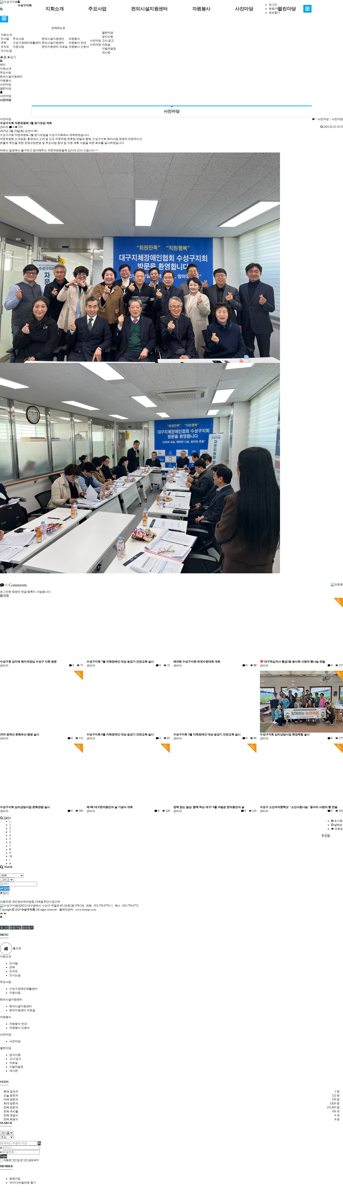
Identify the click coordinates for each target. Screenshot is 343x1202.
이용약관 (5, 901)
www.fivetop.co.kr (85, 909)
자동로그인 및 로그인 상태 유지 (21, 1160)
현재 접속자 (11, 1091)
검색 (6, 888)
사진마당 (244, 8)
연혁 (3, 42)
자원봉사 (201, 8)
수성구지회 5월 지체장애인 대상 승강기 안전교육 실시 (207, 734)
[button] (4, 596)
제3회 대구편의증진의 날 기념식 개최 (110, 807)
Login (3, 1156)
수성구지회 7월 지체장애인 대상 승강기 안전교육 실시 (120, 661)
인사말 (5, 38)
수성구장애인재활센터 (27, 42)
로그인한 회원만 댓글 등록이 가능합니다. (25, 591)
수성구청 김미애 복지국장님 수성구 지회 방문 (28, 661)
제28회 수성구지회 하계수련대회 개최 (196, 661)
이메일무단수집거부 (47, 901)
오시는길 (6, 50)
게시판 (106, 52)
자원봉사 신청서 (79, 46)
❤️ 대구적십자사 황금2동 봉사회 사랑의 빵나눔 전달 (292, 661)
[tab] (171, 957)
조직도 (5, 46)
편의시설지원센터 (149, 8)
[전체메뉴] (307, 9)
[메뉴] (1, 61)
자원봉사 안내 (77, 42)
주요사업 (97, 8)
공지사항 (107, 36)
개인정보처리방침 (23, 901)
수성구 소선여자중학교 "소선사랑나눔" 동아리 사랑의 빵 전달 (298, 807)
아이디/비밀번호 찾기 (22, 1182)
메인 (3, 64)
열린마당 (287, 8)
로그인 (4, 927)
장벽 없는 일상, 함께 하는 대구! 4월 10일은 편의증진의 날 (208, 807)
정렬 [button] (327, 835)
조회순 (338, 828)
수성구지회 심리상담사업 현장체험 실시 (285, 734)
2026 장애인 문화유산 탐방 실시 (19, 734)
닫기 (13, 57)
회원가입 (15, 927)
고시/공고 (108, 40)
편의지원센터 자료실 (55, 46)
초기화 (338, 821)
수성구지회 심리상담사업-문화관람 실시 (25, 807)
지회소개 (55, 8)
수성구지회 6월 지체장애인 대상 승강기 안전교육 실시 (120, 734)
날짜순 (338, 824)
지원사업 (18, 46)
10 (10, 856)
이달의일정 (109, 48)
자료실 (106, 44)
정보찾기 (27, 927)
